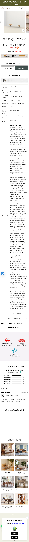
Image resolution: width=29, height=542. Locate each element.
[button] (12, 327)
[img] (5, 393)
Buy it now (21, 68)
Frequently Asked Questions (14, 314)
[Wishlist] (19, 8)
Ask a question (14, 318)
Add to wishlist (13, 75)
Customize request (14, 63)
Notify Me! (18, 51)
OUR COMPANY (14, 515)
